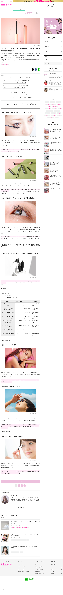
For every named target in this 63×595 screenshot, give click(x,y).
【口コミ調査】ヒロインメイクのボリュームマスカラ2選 (15, 85)
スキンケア (46, 41)
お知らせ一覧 (37, 564)
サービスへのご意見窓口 (39, 569)
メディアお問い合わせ (39, 566)
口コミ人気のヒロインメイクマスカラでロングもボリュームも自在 (17, 97)
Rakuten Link (53, 571)
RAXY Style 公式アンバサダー (16, 539)
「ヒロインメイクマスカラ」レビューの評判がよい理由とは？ (16, 77)
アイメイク (5, 62)
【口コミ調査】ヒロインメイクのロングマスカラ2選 (14, 82)
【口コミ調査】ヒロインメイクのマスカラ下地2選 (14, 92)
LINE (52, 569)
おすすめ (2, 64)
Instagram (52, 567)
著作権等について (35, 582)
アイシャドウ (24, 539)
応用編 (21, 552)
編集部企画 (58, 102)
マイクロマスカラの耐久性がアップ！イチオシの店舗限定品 (16, 90)
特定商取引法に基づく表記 (39, 573)
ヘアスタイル (49, 110)
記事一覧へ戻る (20, 507)
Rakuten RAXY (6, 5)
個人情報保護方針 (28, 582)
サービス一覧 (3, 591)
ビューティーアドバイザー (23, 571)
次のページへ (20, 481)
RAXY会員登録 (53, 564)
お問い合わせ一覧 (10, 591)
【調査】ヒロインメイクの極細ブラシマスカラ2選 (14, 87)
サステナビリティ (18, 591)
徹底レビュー (55, 106)
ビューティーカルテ (21, 569)
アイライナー (18, 527)
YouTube (52, 573)
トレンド (17, 552)
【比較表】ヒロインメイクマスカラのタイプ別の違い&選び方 (16, 80)
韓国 (49, 106)
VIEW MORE (59, 94)
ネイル (45, 54)
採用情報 (40, 582)
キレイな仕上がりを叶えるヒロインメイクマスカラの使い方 (16, 95)
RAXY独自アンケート (25, 527)
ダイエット (47, 115)
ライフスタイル (50, 117)
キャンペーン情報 (21, 566)
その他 (45, 59)
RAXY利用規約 (37, 571)
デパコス (53, 115)
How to (13, 552)
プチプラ (47, 113)
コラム (45, 56)
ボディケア (46, 49)
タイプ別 (57, 117)
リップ (59, 108)
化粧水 (59, 113)
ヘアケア (46, 51)
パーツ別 (53, 113)
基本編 (59, 104)
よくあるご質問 (37, 567)
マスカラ (7, 64)
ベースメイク (47, 43)
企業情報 (22, 582)
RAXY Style (20, 564)
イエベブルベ (56, 110)
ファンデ (59, 115)
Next (38, 487)
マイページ (20, 567)
